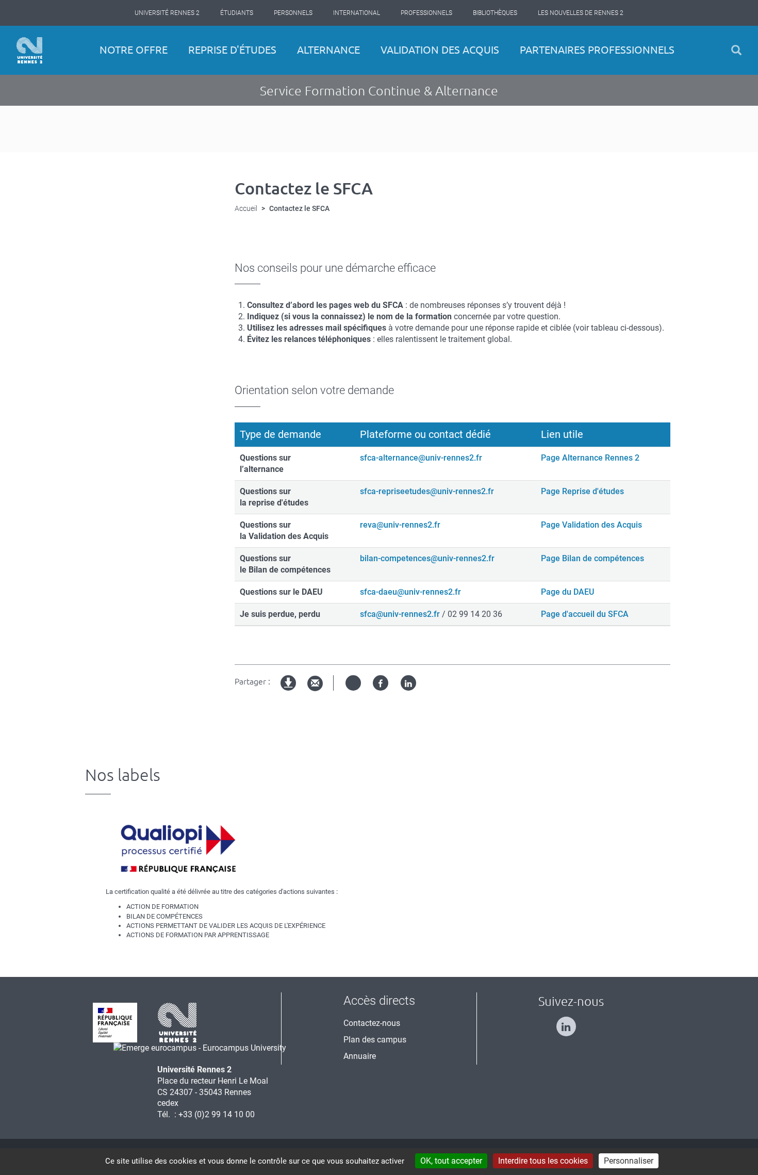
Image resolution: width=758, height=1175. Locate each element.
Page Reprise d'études (582, 491)
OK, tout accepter (451, 1161)
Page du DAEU (567, 592)
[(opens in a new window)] (199, 1048)
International (356, 13)
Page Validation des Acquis (591, 525)
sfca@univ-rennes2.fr (400, 614)
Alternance (328, 50)
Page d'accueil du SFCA (585, 614)
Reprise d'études (232, 50)
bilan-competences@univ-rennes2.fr (427, 558)
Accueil (246, 208)
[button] (736, 50)
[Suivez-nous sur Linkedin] (571, 1022)
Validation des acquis (440, 50)
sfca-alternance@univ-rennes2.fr (421, 458)
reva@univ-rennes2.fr (400, 525)
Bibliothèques (495, 13)
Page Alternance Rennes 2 (590, 458)
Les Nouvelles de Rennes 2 (580, 13)
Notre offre (134, 50)
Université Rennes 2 (167, 13)
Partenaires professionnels (597, 50)
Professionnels (426, 13)
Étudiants (236, 13)
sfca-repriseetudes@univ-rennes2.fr (427, 491)
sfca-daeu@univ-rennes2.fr (410, 592)
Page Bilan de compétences (592, 558)
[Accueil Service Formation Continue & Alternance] (29, 50)
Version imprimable (289, 691)
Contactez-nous (371, 1023)
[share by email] (315, 684)
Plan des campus (374, 1040)
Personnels (293, 13)
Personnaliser (628, 1161)
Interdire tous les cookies (543, 1161)
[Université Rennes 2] (177, 1021)
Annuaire (359, 1056)
